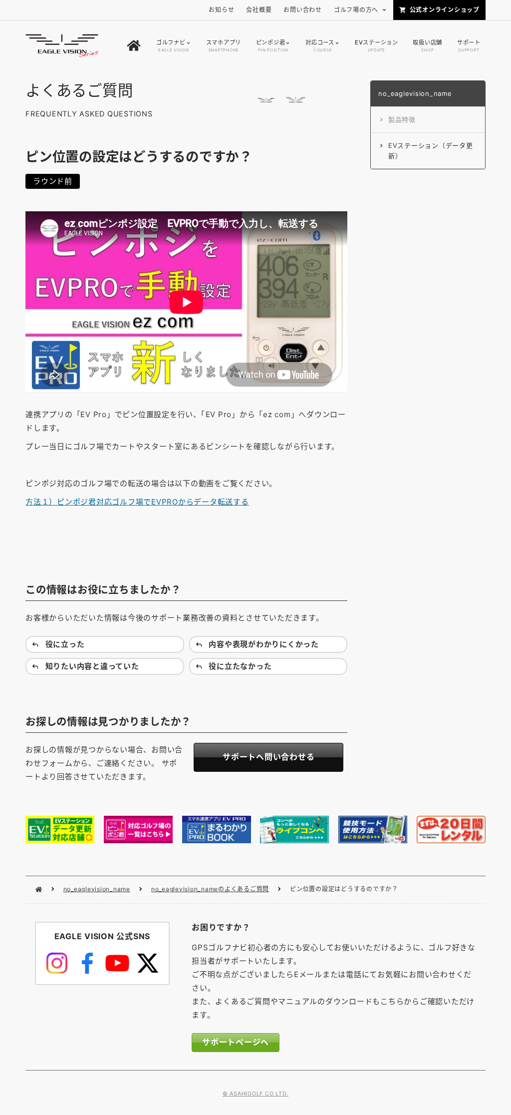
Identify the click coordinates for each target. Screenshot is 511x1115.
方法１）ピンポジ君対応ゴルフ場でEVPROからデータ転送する (137, 502)
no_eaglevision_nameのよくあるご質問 (210, 889)
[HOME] (133, 45)
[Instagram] (57, 963)
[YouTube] (117, 963)
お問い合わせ (302, 9)
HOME (38, 889)
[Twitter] (147, 963)
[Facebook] (87, 963)
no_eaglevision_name (96, 889)
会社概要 (258, 9)
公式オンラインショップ (445, 9)
